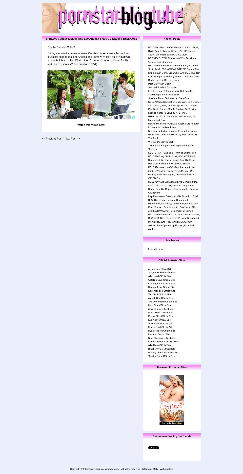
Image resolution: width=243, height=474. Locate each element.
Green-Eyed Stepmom (160, 62)
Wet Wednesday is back (160, 141)
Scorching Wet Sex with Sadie (164, 94)
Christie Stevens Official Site (163, 341)
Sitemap (146, 469)
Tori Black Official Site (159, 294)
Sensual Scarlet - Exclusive (162, 87)
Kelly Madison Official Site (161, 290)
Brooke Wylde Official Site (161, 349)
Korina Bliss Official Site (160, 316)
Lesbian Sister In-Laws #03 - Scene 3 (167, 112)
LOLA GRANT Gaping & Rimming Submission (172, 152)
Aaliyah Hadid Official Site (161, 272)
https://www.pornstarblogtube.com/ (101, 469)
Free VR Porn (155, 249)
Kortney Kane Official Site (161, 283)
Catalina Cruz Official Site (161, 280)
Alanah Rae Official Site (160, 298)
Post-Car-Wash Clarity (159, 83)
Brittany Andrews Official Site (163, 352)
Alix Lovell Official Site (159, 276)
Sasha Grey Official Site (160, 323)
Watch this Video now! (91, 124)
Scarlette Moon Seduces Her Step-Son (168, 98)
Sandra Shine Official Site (161, 356)
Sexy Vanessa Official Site (161, 338)
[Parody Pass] (172, 423)
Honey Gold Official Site (160, 327)
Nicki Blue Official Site (159, 305)
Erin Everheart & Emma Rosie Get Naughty (170, 91)
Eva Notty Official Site (159, 319)
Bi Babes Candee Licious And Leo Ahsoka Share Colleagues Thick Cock (91, 38)
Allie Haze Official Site (159, 345)
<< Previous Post (52, 138)
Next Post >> (72, 138)
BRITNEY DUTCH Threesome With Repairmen (172, 58)
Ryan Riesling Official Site (161, 330)
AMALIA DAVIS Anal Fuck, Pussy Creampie (170, 211)
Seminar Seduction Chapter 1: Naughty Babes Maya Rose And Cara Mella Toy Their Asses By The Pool (172, 135)
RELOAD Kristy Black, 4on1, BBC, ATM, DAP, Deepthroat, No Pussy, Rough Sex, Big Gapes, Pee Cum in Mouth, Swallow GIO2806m (172, 160)
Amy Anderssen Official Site (162, 301)
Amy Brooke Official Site (160, 309)
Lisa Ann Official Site (159, 334)
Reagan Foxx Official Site (161, 287)
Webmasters (166, 469)
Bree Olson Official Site (160, 312)
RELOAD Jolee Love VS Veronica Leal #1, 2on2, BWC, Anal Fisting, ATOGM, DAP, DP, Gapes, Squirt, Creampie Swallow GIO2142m (173, 51)
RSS (155, 469)
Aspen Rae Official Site (160, 269)
